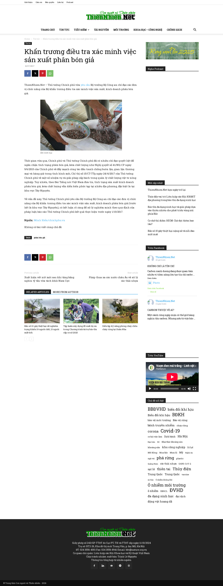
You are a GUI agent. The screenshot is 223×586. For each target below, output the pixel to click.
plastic (179, 458)
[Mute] (189, 388)
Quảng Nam (153, 464)
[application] (172, 377)
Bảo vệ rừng (180, 420)
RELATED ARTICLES (37, 292)
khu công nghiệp (173, 447)
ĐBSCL (163, 491)
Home (27, 39)
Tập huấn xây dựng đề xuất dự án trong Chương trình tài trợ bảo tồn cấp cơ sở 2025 (80, 329)
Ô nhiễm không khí (164, 480)
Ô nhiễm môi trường (167, 485)
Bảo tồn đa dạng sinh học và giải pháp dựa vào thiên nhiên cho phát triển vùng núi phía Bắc (171, 210)
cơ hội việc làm (155, 436)
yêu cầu (85, 84)
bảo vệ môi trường (159, 420)
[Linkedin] (103, 566)
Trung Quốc (172, 474)
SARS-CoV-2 (185, 463)
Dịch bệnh (169, 436)
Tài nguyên (101, 29)
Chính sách (174, 29)
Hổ (158, 442)
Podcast (70, 2)
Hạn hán (151, 442)
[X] (35, 73)
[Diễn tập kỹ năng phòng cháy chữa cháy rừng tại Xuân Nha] (120, 311)
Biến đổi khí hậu (159, 415)
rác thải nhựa (168, 463)
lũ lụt (190, 447)
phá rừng (165, 457)
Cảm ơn (39, 2)
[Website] (129, 566)
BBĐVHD (157, 409)
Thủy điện (182, 469)
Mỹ (181, 452)
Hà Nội (183, 436)
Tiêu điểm (80, 29)
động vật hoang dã (160, 501)
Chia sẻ (153, 291)
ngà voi (151, 458)
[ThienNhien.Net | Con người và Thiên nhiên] (111, 15)
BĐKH (178, 414)
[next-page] (32, 339)
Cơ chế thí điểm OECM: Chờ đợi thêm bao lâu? (171, 222)
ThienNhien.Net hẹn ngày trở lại (167, 189)
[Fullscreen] (194, 388)
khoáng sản (154, 447)
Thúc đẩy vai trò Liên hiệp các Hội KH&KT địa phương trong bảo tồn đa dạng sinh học (172, 198)
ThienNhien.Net (165, 257)
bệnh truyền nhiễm (161, 425)
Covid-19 (170, 430)
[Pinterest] (42, 73)
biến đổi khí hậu (181, 409)
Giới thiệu (28, 2)
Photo (156, 282)
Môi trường (121, 29)
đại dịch (181, 496)
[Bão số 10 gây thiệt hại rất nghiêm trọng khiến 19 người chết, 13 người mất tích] (42, 311)
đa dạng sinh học (161, 496)
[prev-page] (26, 339)
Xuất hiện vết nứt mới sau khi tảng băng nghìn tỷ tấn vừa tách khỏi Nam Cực (49, 279)
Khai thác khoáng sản (172, 442)
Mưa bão (163, 452)
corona (153, 431)
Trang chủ (48, 29)
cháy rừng (182, 425)
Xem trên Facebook (155, 288)
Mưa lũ (173, 452)
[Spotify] (120, 566)
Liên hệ (60, 2)
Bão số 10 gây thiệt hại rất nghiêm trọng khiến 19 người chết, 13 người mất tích (41, 329)
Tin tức (64, 29)
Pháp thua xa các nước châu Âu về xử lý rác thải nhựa (113, 279)
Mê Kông (152, 452)
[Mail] (111, 566)
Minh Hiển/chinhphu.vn (49, 220)
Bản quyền (49, 2)
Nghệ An (189, 452)
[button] (195, 30)
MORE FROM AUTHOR (65, 292)
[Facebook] (27, 73)
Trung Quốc (155, 474)
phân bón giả (39, 237)
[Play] (150, 388)
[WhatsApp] (50, 73)
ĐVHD (176, 490)
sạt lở (151, 469)
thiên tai (163, 469)
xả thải (150, 480)
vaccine (185, 474)
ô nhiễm (153, 491)
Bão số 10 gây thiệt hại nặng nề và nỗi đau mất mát (171, 232)
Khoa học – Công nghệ (148, 29)
